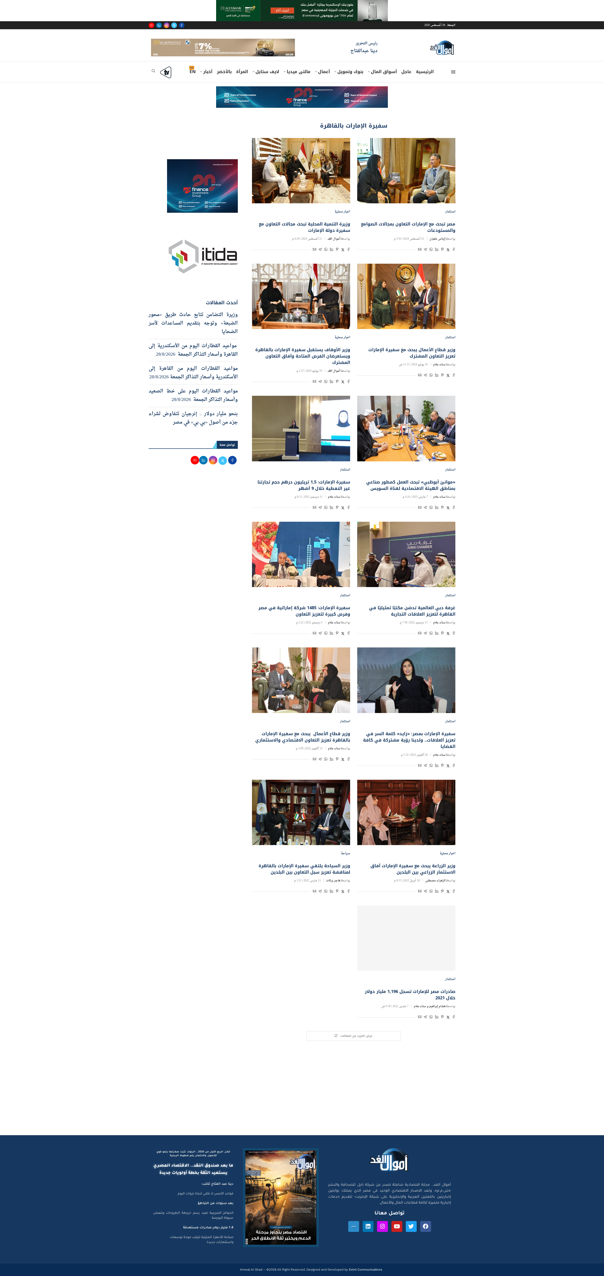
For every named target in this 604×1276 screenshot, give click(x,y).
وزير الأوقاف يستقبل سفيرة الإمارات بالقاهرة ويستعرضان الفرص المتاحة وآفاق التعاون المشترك (302, 363)
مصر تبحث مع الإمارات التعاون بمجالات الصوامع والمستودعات (408, 234)
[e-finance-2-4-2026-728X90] (302, 97)
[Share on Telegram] (425, 257)
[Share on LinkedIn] (436, 257)
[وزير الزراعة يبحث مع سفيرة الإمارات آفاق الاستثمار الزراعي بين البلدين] (406, 819)
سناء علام (439, 371)
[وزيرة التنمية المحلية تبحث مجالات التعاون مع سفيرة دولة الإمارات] (301, 177)
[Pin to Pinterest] (442, 257)
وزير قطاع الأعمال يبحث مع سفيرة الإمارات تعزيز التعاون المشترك (411, 360)
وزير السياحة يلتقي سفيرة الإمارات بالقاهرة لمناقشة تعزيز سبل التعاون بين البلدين (304, 876)
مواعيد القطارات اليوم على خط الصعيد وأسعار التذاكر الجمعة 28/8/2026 (193, 402)
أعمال (324, 78)
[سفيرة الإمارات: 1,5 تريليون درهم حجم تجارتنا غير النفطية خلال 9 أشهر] (301, 435)
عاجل (406, 78)
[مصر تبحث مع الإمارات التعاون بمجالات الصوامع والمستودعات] (406, 177)
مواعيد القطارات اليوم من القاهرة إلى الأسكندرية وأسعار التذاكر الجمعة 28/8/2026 (193, 379)
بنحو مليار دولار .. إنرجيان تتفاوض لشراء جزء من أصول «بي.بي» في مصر (193, 425)
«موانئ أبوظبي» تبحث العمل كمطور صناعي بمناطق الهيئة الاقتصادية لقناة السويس (410, 492)
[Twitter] (174, 25)
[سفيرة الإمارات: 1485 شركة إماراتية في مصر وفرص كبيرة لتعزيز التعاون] (301, 561)
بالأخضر (224, 78)
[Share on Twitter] (448, 257)
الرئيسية (425, 78)
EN (192, 78)
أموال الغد (333, 245)
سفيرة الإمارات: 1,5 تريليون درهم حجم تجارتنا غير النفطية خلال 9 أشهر (303, 492)
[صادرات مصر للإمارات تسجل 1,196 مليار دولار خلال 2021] (406, 945)
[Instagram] (166, 25)
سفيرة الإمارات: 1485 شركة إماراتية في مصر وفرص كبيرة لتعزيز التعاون (304, 618)
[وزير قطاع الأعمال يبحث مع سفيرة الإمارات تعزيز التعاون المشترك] (406, 303)
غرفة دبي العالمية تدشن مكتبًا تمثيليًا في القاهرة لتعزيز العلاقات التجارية (412, 618)
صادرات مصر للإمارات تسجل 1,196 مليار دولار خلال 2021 (410, 1001)
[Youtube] (151, 25)
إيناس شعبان (437, 245)
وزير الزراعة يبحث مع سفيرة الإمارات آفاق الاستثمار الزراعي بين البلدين (412, 876)
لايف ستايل (267, 78)
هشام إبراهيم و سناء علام (429, 1013)
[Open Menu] (453, 79)
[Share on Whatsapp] (431, 257)
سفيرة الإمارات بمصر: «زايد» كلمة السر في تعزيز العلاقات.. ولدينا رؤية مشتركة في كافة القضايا (409, 746)
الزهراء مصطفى (435, 887)
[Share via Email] (419, 257)
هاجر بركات (333, 887)
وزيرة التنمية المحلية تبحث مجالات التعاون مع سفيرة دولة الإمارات (304, 234)
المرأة (242, 78)
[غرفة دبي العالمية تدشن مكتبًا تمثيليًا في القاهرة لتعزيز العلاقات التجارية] (406, 561)
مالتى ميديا (298, 78)
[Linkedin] (159, 25)
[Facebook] (182, 25)
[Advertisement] (302, 1097)
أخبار (207, 78)
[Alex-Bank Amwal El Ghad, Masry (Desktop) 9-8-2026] (302, 4)
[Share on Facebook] (453, 257)
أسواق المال (384, 78)
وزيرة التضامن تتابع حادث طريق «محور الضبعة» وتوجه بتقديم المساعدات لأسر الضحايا (193, 330)
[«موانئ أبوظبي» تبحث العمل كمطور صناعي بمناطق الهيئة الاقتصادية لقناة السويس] (406, 435)
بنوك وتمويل (350, 78)
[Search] (153, 79)
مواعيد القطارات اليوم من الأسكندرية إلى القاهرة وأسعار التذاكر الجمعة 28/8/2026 (193, 357)
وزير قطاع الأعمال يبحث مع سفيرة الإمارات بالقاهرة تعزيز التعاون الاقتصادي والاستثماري (302, 743)
